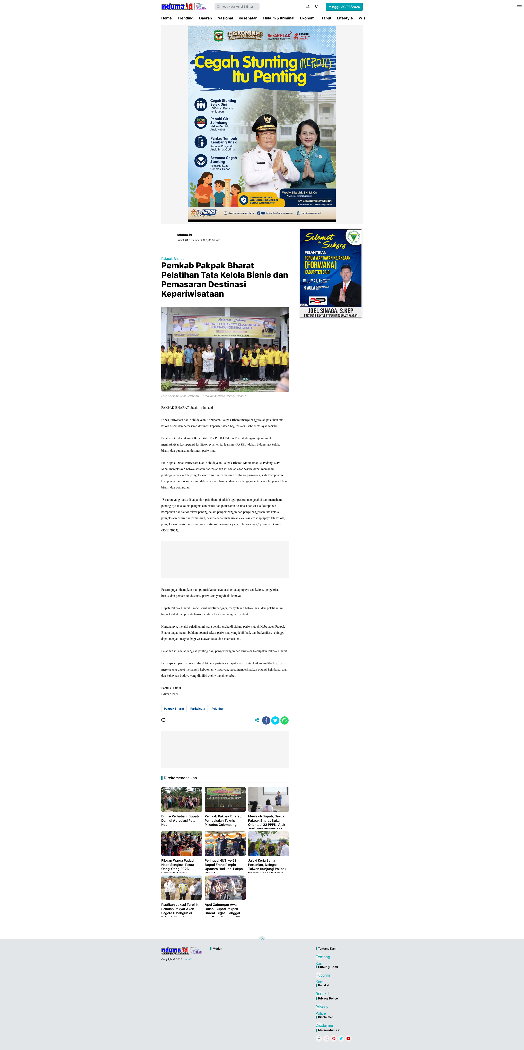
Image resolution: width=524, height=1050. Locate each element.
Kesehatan (248, 18)
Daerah (205, 18)
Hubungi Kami (319, 976)
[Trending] (317, 6)
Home (166, 18)
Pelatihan (218, 708)
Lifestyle (345, 18)
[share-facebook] (266, 720)
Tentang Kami (319, 957)
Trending (185, 18)
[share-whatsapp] (284, 720)
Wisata (365, 18)
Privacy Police (319, 1007)
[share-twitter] (275, 720)
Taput (326, 18)
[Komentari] (163, 720)
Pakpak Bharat (172, 259)
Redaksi (319, 993)
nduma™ (187, 959)
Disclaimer (319, 1025)
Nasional (225, 18)
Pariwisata (197, 708)
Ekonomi (307, 18)
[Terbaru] (307, 6)
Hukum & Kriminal (278, 18)
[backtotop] (262, 939)
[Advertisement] (253, 966)
